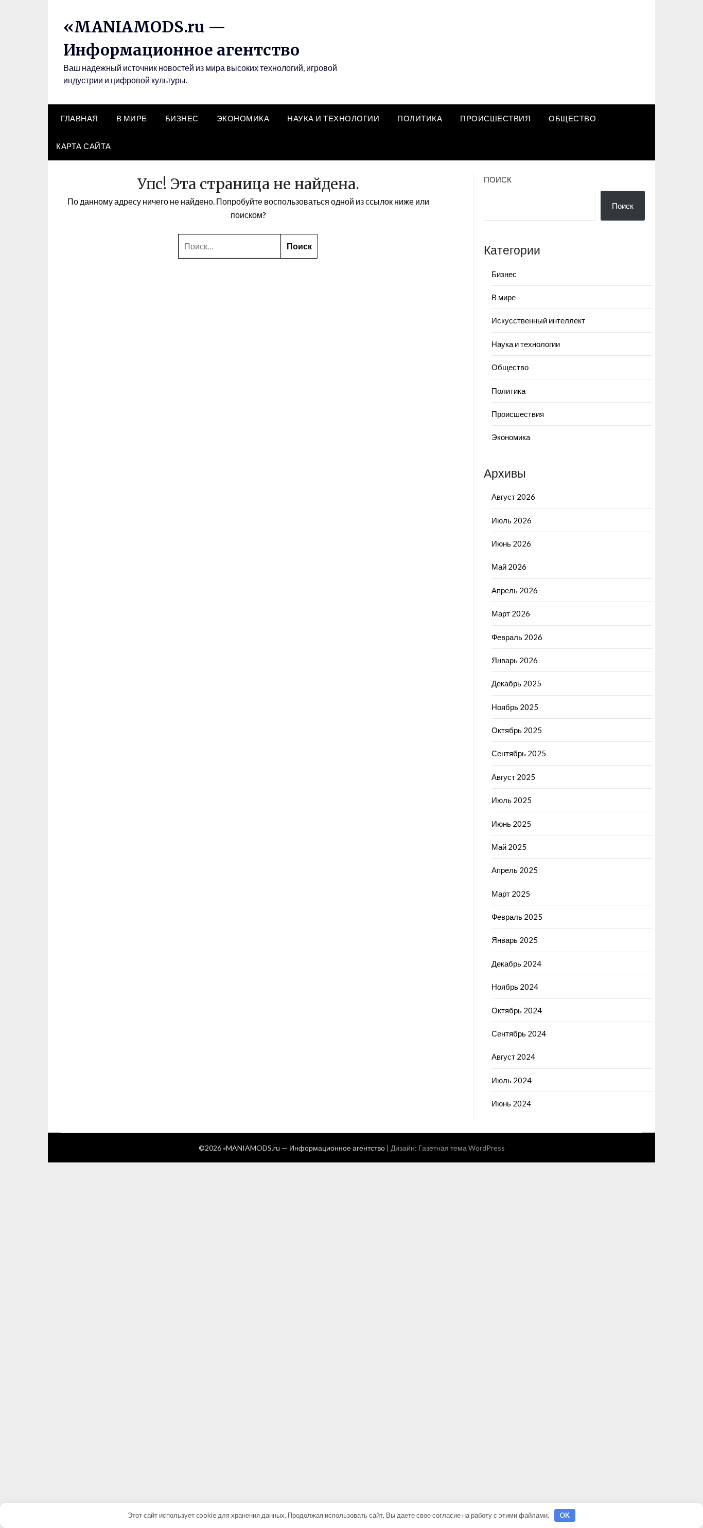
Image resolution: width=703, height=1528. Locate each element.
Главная (79, 118)
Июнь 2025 (511, 823)
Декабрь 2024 (516, 963)
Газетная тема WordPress (461, 1147)
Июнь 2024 (511, 1103)
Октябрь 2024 (516, 1010)
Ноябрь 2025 (514, 707)
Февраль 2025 (516, 916)
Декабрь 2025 (516, 683)
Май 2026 (508, 566)
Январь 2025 (514, 939)
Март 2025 (510, 893)
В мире (131, 118)
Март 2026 (510, 613)
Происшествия (495, 118)
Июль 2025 (511, 800)
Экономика (243, 118)
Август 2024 (513, 1056)
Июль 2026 (511, 520)
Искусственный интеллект (538, 320)
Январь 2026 (514, 660)
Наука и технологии (333, 118)
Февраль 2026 (516, 637)
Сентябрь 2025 (518, 753)
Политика (419, 118)
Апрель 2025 (514, 870)
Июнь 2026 (511, 543)
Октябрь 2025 (516, 730)
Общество (572, 118)
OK (564, 1515)
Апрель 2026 (514, 590)
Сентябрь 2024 (518, 1033)
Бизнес (182, 118)
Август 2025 (513, 776)
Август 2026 (513, 496)
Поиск (498, 179)
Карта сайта (83, 146)
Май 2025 (508, 846)
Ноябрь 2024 (514, 986)
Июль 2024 (511, 1080)
